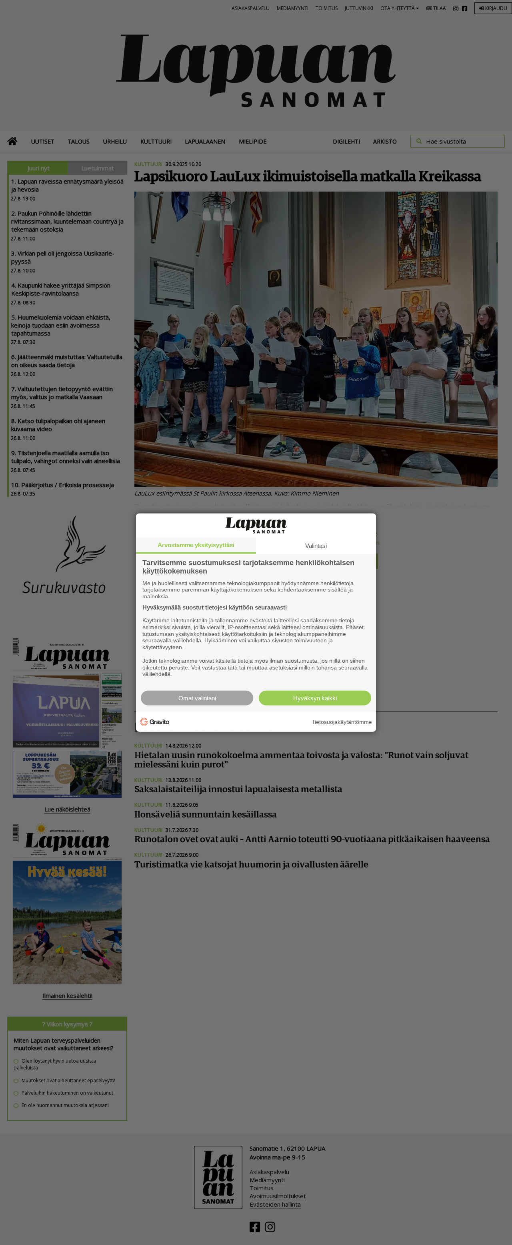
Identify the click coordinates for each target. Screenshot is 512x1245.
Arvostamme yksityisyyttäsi (196, 544)
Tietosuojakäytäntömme (342, 721)
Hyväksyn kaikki (315, 698)
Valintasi (316, 545)
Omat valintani (197, 698)
